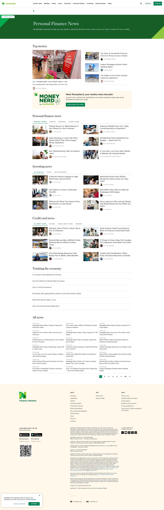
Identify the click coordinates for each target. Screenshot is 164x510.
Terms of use (125, 396)
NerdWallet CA (93, 501)
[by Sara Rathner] (101, 258)
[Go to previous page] (96, 376)
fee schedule (80, 470)
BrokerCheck (93, 470)
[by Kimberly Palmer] (101, 131)
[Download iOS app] (24, 435)
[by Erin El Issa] (50, 131)
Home (54, 3)
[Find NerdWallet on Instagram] (129, 433)
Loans (60, 3)
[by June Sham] (101, 195)
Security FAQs (100, 398)
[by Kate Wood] (101, 70)
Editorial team (74, 413)
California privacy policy (128, 403)
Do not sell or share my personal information (131, 409)
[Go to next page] (129, 376)
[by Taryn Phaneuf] (101, 184)
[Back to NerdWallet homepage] (33, 11)
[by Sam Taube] (50, 182)
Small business (100, 3)
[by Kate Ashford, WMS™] (50, 156)
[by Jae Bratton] (50, 233)
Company (73, 396)
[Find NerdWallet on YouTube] (126, 433)
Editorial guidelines (76, 408)
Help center (99, 396)
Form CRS (105, 467)
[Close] (39, 495)
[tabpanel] (82, 142)
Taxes (110, 3)
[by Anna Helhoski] (33, 88)
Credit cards (37, 3)
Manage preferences (19, 503)
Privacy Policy (76, 469)
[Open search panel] (141, 3)
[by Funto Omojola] (101, 233)
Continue (34, 503)
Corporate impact (75, 403)
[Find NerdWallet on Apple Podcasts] (132, 433)
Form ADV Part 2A (113, 467)
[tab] (40, 122)
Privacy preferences (127, 406)
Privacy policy (125, 401)
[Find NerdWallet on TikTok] (135, 433)
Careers (72, 401)
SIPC (101, 466)
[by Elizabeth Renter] (101, 59)
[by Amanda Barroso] (101, 143)
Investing (90, 3)
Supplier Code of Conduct (129, 398)
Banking (47, 3)
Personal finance (79, 3)
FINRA (97, 466)
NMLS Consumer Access (76, 438)
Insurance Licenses (83, 447)
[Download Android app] (36, 435)
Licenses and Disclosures (90, 438)
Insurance (67, 3)
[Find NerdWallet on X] (122, 433)
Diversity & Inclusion (76, 406)
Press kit (73, 418)
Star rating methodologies (78, 411)
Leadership (73, 398)
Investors (73, 421)
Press (72, 416)
